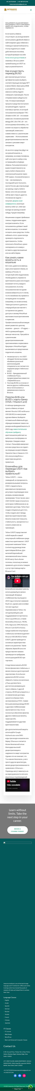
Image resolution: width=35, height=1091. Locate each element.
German (7, 1009)
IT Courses (8, 1031)
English (7, 1000)
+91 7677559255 (11, 1)
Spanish (7, 1006)
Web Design (8, 1034)
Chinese (7, 1020)
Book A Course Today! (17, 830)
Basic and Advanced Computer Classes (16, 1040)
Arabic (7, 1003)
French (7, 1017)
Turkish (7, 1014)
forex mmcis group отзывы (15, 58)
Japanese (7, 1023)
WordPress (8, 1037)
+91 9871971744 (23, 1)
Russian (7, 1011)
